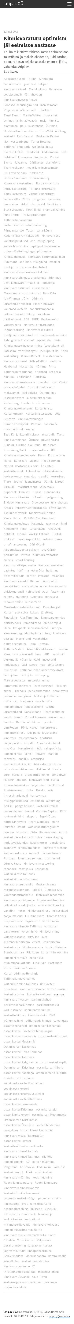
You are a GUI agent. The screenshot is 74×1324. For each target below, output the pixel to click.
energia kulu (30, 586)
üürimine (22, 596)
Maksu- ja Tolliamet (47, 696)
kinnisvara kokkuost (46, 1224)
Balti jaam (49, 445)
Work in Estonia (39, 534)
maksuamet (11, 392)
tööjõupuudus (13, 743)
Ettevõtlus (33, 471)
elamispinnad (33, 633)
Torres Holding (41, 141)
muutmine (10, 670)
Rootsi (54, 157)
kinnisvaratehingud (30, 419)
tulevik (8, 560)
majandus (57, 576)
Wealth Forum (13, 717)
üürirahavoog (33, 94)
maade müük (43, 701)
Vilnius (63, 382)
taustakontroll (54, 345)
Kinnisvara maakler (16, 785)
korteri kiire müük (15, 958)
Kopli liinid (33, 209)
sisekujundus (27, 905)
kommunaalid (57, 1256)
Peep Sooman (51, 460)
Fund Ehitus (11, 215)
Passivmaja (57, 591)
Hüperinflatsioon (15, 780)
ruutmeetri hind (56, 523)
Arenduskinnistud (48, 743)
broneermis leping (36, 774)
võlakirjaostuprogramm (43, 827)
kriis (50, 790)
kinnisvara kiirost (15, 89)
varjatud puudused (16, 241)
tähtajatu (27, 675)
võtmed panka (52, 539)
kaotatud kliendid (27, 466)
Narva (8, 460)
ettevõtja (37, 570)
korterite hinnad (14, 1015)
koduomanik (50, 152)
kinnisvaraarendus (53, 617)
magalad (43, 382)
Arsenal (34, 853)
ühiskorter (47, 984)
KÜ (28, 1162)
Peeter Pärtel (12, 518)
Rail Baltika (29, 392)
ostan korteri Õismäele (19, 1125)
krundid (29, 743)
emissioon (37, 801)
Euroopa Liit (50, 581)
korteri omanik (13, 1162)
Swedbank (32, 152)
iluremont (10, 262)
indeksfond (23, 638)
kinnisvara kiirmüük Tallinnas (23, 926)
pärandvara (60, 691)
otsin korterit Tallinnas (19, 1078)
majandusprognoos (16, 890)
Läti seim (10, 351)
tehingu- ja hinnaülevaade (21, 120)
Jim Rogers (11, 727)
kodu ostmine (13, 1010)
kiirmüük (9, 487)
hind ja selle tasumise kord (21, 335)
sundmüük (29, 1214)
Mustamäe (26, 366)
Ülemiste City (53, 890)
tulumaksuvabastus (45, 555)
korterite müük (14, 471)
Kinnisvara (46, 79)
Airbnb (63, 832)
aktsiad (8, 638)
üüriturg (60, 131)
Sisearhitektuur (14, 576)
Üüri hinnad (52, 858)
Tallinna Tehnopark (17, 147)
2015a (26, 199)
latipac (43, 84)
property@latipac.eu (59, 1316)
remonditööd (32, 623)
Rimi (63, 811)
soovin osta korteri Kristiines (23, 1099)
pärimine (10, 696)
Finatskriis (10, 617)
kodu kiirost (32, 1219)
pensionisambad (39, 691)
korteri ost (58, 476)
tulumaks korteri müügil (19, 1198)
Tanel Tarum (12, 115)
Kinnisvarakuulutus (16, 523)
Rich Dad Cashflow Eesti (39, 518)
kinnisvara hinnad (15, 361)
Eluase (37, 492)
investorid (49, 659)
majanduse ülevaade (17, 1224)
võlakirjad (10, 905)
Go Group (34, 445)
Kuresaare (20, 460)
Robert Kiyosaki (35, 717)
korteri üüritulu (57, 989)
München (22, 832)
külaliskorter (38, 842)
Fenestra (9, 419)
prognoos (38, 199)
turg (48, 633)
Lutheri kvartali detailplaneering (25, 225)
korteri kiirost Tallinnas (19, 874)
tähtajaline (11, 675)
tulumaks (36, 596)
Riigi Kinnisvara (14, 398)
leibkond (10, 157)
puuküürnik (49, 549)
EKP (46, 654)
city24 (36, 942)
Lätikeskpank (12, 319)
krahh (55, 822)
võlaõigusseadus (14, 937)
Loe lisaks (11, 71)
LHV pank (33, 732)
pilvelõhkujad (50, 440)
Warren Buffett (30, 356)
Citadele (9, 1240)
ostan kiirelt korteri (17, 1114)
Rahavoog (55, 89)
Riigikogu (32, 952)
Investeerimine (53, 356)
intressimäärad (38, 628)
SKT (53, 450)
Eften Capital (57, 508)
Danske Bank (32, 712)
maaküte (9, 748)
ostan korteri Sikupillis (51, 1073)
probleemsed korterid (36, 1203)
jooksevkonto (13, 476)
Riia (54, 382)
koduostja (48, 283)
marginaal (25, 696)
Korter (8, 612)
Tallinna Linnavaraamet (19, 978)
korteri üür (36, 958)
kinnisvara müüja (15, 1135)
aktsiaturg (53, 801)
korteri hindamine (48, 1125)
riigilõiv (47, 1156)
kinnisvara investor (16, 999)
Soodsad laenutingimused (21, 105)
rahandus (10, 869)
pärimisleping (13, 811)
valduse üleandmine (54, 335)
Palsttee (9, 827)
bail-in (8, 806)
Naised (8, 466)
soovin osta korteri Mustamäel (24, 1094)
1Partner (45, 110)
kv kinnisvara (51, 942)
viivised (29, 340)
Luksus (34, 612)
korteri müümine (43, 1162)
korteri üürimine (56, 947)
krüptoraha (49, 732)
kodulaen (44, 314)
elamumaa (11, 126)
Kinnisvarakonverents (18, 408)
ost (15, 701)
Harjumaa (26, 701)
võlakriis (25, 659)
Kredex (8, 508)
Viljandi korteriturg (41, 194)
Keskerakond (49, 319)
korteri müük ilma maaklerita (23, 1230)
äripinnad (54, 277)
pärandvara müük (49, 1198)
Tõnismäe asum (14, 790)
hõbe (30, 790)
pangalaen (11, 1130)
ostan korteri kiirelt (50, 1067)
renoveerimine (13, 602)
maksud (9, 539)
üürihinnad (34, 722)
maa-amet (50, 115)
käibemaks (46, 487)
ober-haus (10, 989)
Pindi (23, 528)
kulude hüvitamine (16, 246)
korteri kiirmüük (47, 806)
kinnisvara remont (30, 858)
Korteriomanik (13, 413)
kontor (30, 576)
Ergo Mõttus (47, 816)
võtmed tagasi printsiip (19, 314)
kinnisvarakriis (37, 1015)
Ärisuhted (47, 466)
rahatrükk (54, 528)
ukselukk (50, 1209)
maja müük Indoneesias (19, 429)
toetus (49, 706)
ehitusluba (24, 377)
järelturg (47, 612)
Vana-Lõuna (44, 230)
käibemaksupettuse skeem (21, 549)
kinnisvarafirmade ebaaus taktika (26, 272)
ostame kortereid (15, 1026)
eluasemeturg (13, 633)
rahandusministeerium (19, 769)
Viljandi (34, 460)
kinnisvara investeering (39, 863)
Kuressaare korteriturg (19, 183)
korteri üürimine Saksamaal (22, 1193)
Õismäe (34, 440)
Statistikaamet (14, 209)
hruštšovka (27, 1167)
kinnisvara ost (51, 235)
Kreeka (40, 790)
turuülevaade (12, 84)
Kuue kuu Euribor (15, 445)
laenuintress (33, 481)
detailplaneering (15, 1245)
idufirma (23, 570)
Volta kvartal (25, 1240)
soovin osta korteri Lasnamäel (23, 1083)
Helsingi (61, 686)
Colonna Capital (46, 811)
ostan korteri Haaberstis (20, 1036)
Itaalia (56, 769)
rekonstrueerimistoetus (31, 508)
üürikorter (36, 162)
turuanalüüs (37, 528)
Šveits (8, 162)
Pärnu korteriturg (15, 188)
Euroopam (25, 157)
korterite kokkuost (39, 994)
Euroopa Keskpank (16, 424)
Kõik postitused (14, 79)
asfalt (21, 827)
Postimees (55, 963)
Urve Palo (49, 293)
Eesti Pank (54, 204)
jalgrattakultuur (14, 1251)
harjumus (52, 570)
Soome (18, 481)
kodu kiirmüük (13, 1219)
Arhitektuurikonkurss (47, 764)
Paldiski (37, 890)
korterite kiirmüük (30, 748)
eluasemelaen (41, 288)
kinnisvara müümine (17, 1177)
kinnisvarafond (39, 780)
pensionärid (57, 842)
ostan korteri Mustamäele (49, 1114)
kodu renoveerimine (37, 1010)
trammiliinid (47, 392)
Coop (51, 1235)
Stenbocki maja (14, 952)
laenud (29, 811)
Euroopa (56, 628)
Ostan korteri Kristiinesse (20, 1120)
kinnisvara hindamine (50, 895)
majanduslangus (48, 1271)
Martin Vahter (32, 115)
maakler (54, 262)
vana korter (11, 931)
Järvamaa (50, 1282)
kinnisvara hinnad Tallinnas (22, 1156)
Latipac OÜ (12, 3)
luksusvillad (60, 910)
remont (9, 596)
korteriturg (11, 356)
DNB (52, 1015)
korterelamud (13, 706)
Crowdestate (40, 502)
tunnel (8, 691)
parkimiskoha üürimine (19, 1005)
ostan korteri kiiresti (17, 1141)
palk (23, 126)
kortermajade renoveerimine (22, 1282)
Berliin (20, 722)
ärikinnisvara (56, 717)
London (9, 832)
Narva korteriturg (47, 183)
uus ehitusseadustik (53, 586)
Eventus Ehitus (13, 152)
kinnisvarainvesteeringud (20, 99)
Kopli (64, 351)
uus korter (51, 926)
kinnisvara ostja (32, 947)
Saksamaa (21, 162)
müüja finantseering (51, 905)
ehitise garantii (14, 591)
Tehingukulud (13, 340)
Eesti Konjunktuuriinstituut (21, 434)
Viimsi (28, 754)
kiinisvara (59, 633)
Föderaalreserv (51, 853)
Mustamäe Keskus (47, 136)
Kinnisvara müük (14, 256)
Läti (24, 664)
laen (38, 654)
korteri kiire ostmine (54, 952)
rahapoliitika (52, 748)
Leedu (33, 664)
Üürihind (51, 126)
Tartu (60, 434)
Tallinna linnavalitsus (18, 220)
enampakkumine (54, 209)
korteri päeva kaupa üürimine (23, 837)
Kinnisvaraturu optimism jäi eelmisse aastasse (35, 42)
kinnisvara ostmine (32, 989)
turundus (30, 476)
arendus (63, 649)
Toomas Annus (56, 916)
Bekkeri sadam (13, 1256)
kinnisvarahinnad (15, 440)
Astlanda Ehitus (42, 147)
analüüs (24, 759)
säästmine (51, 424)
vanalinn (9, 910)
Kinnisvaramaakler (50, 565)
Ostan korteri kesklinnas (20, 1046)
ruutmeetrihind (14, 816)
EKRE (35, 319)
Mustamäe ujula (46, 884)
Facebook (27, 403)
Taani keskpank (14, 167)
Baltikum (40, 377)
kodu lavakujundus (16, 842)
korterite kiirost (14, 732)
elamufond (53, 162)
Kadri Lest (36, 173)
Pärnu (42, 455)
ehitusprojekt (52, 623)
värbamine (43, 403)
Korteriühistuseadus (39, 413)
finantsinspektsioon (41, 387)
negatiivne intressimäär (42, 167)
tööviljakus (25, 869)
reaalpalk (48, 434)
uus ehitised (11, 586)
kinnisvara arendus (55, 848)
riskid (24, 204)
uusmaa (59, 994)
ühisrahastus (59, 502)
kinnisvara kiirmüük (16, 497)
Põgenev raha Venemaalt (20, 110)
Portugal (10, 858)
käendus (20, 691)
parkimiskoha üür (47, 1005)
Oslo (34, 832)
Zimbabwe (58, 774)
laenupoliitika (49, 351)
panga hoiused (24, 806)
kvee (44, 937)
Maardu (53, 754)
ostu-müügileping (42, 241)
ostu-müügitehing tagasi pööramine (28, 251)
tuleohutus (61, 1020)
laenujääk (54, 199)
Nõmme (41, 366)
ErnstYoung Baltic (15, 450)
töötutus (46, 738)
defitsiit (9, 534)
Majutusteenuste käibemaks (22, 607)
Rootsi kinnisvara (46, 1182)
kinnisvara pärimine (17, 1266)
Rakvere (40, 754)
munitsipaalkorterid (17, 963)
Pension (36, 424)
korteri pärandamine (35, 1261)
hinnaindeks (52, 492)
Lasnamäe (42, 869)
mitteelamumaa (39, 680)
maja (43, 120)
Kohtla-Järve (56, 455)
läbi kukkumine (53, 471)
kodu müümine (42, 1177)
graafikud (30, 84)
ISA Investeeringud (16, 141)
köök (29, 1172)
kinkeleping (11, 1203)
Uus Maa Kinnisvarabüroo (20, 131)
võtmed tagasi (27, 351)
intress (25, 555)
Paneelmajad (51, 607)
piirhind (49, 722)
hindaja (8, 267)
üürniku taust (12, 863)
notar (21, 910)
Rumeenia (40, 157)
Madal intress (38, 89)
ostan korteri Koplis (54, 1062)
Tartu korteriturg (15, 194)
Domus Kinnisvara (15, 178)
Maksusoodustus (15, 680)
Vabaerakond (12, 324)
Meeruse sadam (35, 1256)
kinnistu (54, 120)
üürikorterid (33, 602)
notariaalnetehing (16, 1209)
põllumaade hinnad (38, 1020)
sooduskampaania (42, 309)
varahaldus (40, 638)
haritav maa (38, 795)
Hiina (7, 628)
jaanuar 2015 (12, 199)
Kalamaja (37, 523)
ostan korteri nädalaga (19, 1073)
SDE (26, 319)
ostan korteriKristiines (19, 1109)
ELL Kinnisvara (34, 916)
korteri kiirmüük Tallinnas (21, 879)
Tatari (30, 230)
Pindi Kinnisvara (43, 304)
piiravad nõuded (14, 387)
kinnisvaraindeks (29, 848)
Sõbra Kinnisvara (15, 822)
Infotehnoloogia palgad (19, 1271)
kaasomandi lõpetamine (20, 565)
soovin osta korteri (16, 1088)
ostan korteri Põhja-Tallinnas (23, 1052)
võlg (58, 413)
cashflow (10, 848)
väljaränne (38, 785)
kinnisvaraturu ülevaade (19, 382)
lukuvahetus (12, 1214)
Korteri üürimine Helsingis (21, 973)
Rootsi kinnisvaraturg (18, 1182)
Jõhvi (25, 298)
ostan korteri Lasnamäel (45, 1026)
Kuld (37, 659)
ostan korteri (12, 1031)
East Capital (25, 136)
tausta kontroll (23, 654)
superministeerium (39, 398)
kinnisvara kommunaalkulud (46, 256)
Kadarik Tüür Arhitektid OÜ (21, 235)
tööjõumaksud (13, 916)
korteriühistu (43, 408)
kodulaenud (11, 664)
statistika (21, 612)
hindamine (11, 528)
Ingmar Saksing (14, 330)
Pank (7, 654)
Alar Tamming (29, 617)
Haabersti (10, 366)
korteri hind (29, 931)
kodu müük (44, 1167)
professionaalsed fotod (31, 267)
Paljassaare (44, 1240)
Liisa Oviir (39, 963)
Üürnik (48, 481)
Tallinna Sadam (14, 649)
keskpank (19, 628)
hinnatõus (51, 596)
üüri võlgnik (37, 544)
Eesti (64, 152)
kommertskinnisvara (17, 686)
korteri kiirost (13, 754)
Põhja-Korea (29, 727)
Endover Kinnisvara (16, 502)
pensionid (58, 654)
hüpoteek (10, 492)
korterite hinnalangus (38, 1031)
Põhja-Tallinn (38, 361)
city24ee (33, 937)
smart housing (24, 560)
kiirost (59, 481)
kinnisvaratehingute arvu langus (25, 277)
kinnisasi (24, 492)
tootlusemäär (13, 94)
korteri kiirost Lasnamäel (36, 1130)
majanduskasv (39, 450)
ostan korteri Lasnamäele (20, 1104)
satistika (55, 372)
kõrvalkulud (11, 1261)
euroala (17, 774)
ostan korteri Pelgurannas (21, 1062)
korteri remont (14, 1172)
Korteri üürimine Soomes (20, 968)
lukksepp (36, 1209)
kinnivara (10, 738)
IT (33, 1266)
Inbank (21, 534)
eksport (32, 816)
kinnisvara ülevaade (17, 1277)
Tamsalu (43, 644)
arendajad (37, 759)
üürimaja (37, 298)
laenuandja (45, 1214)
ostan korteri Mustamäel (20, 1041)
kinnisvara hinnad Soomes (21, 1151)
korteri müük (50, 921)
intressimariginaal (16, 795)
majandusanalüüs (15, 1287)
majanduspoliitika (28, 539)
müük (7, 701)
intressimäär (48, 105)
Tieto (7, 481)
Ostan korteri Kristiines (19, 1067)
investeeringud (43, 686)
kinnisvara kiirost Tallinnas (21, 581)
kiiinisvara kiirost (39, 910)
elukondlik (11, 659)
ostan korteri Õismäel (53, 1036)
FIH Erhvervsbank (15, 173)
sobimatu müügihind (33, 262)
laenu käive (11, 204)
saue (35, 1277)
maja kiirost (32, 921)
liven (43, 1277)
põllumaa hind (13, 1020)
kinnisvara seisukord (40, 330)
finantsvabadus (38, 822)
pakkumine (11, 555)
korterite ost (48, 727)
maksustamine (28, 738)
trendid (43, 476)
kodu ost (59, 1167)
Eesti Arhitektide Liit (17, 764)
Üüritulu (57, 534)
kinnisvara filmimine (50, 900)
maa (42, 664)
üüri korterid (56, 785)
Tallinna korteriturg (42, 188)
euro (7, 774)
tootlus (9, 722)
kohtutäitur (35, 1135)
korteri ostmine (14, 994)
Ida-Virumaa (12, 298)
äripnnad (41, 372)
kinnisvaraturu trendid (18, 884)
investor (43, 576)
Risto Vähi (46, 131)
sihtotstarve (56, 664)
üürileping (42, 675)
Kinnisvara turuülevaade (19, 455)
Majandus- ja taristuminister (22, 293)
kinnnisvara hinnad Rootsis (21, 1188)
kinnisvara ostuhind (17, 288)
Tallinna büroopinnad (18, 372)
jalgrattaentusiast (40, 1245)
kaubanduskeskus (15, 853)
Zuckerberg (11, 403)
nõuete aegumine (15, 644)
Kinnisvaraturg (39, 178)
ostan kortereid (46, 1109)
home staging (54, 837)
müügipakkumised (16, 801)
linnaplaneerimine (39, 1251)
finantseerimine (54, 712)
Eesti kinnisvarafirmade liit (21, 283)
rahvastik (10, 759)
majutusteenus (27, 487)
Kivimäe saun (48, 832)
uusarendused (13, 712)
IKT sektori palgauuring (47, 497)
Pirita (52, 366)
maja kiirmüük (13, 921)
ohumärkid (38, 204)
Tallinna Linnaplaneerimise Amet (42, 670)
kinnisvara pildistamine (19, 900)
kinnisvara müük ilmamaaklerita (25, 1235)
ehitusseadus (12, 623)
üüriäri (58, 340)
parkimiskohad (41, 999)
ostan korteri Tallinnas (19, 1057)
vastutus (9, 570)
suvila (55, 780)
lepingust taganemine (45, 246)
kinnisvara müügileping (39, 324)
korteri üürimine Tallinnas (21, 984)
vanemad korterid (15, 309)
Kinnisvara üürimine (42, 513)
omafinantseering (16, 544)
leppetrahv (43, 340)
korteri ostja (12, 947)
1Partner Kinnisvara (17, 942)
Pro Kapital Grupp (34, 215)
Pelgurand (10, 1167)
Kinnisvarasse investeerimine (23, 345)
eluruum (9, 377)
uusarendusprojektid (17, 304)
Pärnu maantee (14, 230)
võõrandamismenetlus (19, 895)
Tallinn (31, 79)
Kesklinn (55, 361)
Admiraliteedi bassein (41, 649)
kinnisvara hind (49, 931)
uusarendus (35, 126)
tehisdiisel (33, 591)
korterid (9, 136)
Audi (45, 591)
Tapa (32, 644)
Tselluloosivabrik (15, 513)
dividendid (43, 769)
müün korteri (43, 1172)
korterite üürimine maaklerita (23, 1146)
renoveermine (33, 706)
